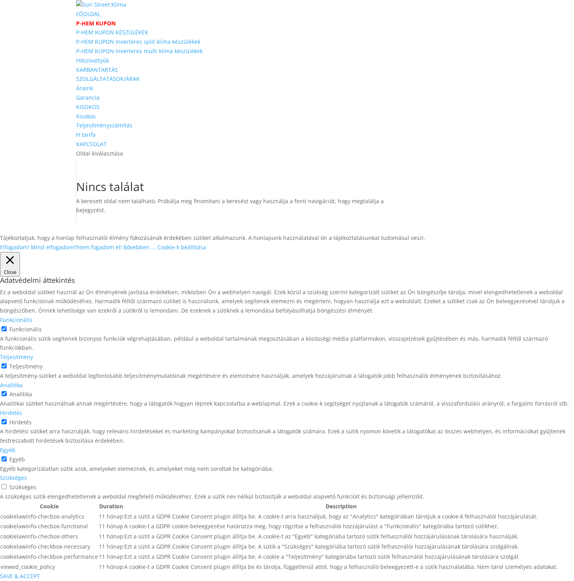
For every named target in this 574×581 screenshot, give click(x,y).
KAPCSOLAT (91, 144)
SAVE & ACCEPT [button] (20, 576)
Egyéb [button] (8, 450)
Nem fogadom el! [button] (99, 247)
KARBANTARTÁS (97, 69)
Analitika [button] (11, 385)
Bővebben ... (139, 247)
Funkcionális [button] (16, 320)
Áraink (84, 88)
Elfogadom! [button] (14, 247)
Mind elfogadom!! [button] (54, 247)
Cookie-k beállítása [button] (181, 247)
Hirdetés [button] (11, 413)
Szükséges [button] (13, 477)
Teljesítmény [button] (16, 357)
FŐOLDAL (88, 14)
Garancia (88, 97)
